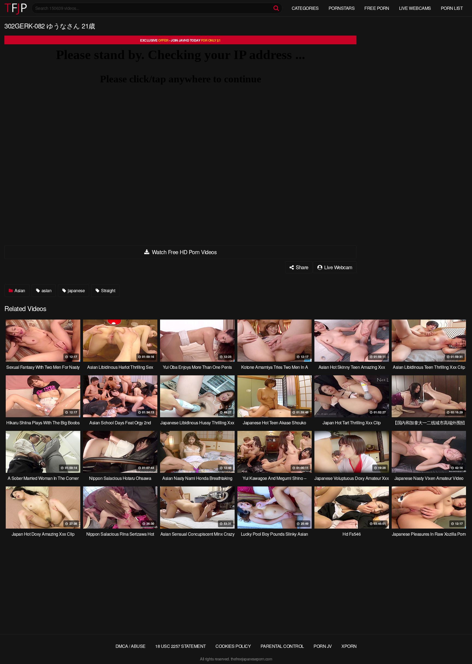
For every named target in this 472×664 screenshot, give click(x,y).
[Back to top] (457, 646)
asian (45, 290)
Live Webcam (337, 267)
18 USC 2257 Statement (180, 646)
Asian (19, 290)
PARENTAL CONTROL (282, 646)
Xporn (349, 646)
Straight (107, 290)
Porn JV (323, 646)
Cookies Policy (233, 646)
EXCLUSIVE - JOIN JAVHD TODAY (180, 40)
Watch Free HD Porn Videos (183, 252)
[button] (9, 8)
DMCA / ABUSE (131, 646)
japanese (76, 290)
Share (301, 267)
